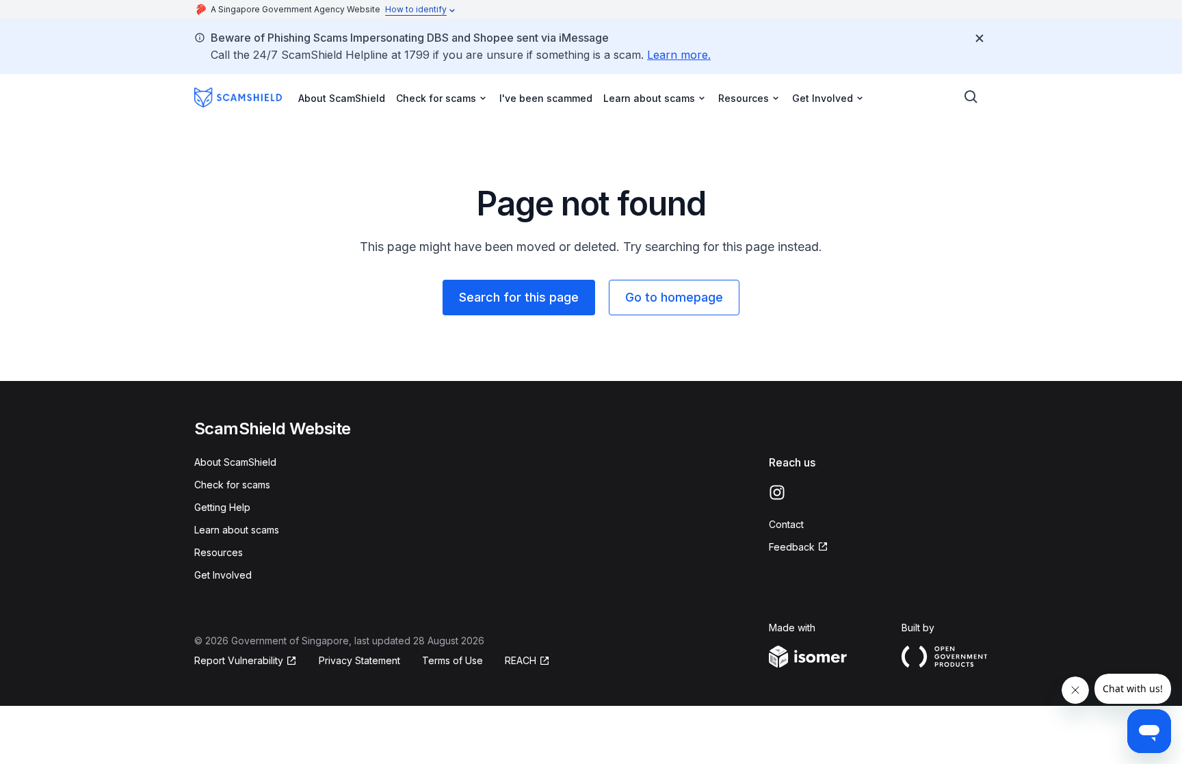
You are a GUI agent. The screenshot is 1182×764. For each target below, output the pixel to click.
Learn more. (679, 55)
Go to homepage (674, 297)
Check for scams (232, 484)
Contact (786, 524)
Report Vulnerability (238, 661)
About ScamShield (341, 98)
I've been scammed (545, 98)
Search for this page (519, 297)
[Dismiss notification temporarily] (979, 38)
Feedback (798, 547)
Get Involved (223, 575)
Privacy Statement (359, 660)
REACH (527, 661)
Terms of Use (452, 660)
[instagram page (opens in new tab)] (777, 492)
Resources (218, 552)
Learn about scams (236, 530)
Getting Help (222, 507)
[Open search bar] (971, 97)
